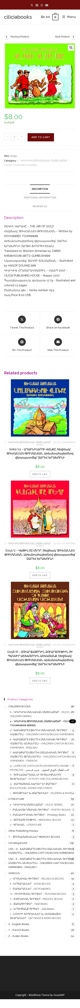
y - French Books (18, 930)
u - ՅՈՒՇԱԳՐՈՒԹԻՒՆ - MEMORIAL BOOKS (35, 819)
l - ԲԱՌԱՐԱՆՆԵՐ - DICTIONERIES (30, 888)
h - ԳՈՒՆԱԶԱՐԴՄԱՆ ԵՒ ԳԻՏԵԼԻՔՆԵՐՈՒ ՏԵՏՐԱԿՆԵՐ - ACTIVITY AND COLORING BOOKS (39, 776)
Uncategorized (17, 842)
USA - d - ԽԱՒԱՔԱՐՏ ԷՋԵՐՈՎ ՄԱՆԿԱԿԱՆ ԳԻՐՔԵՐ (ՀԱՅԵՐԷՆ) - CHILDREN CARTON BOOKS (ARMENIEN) (41, 851)
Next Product (62, 36)
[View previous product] (7, 37)
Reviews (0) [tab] (40, 206)
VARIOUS (14, 873)
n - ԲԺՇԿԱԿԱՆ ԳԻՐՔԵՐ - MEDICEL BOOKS (36, 898)
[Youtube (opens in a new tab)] (47, 5)
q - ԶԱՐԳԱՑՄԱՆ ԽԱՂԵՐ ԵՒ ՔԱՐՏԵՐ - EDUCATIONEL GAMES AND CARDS (34, 785)
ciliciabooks (18, 17)
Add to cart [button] (40, 474)
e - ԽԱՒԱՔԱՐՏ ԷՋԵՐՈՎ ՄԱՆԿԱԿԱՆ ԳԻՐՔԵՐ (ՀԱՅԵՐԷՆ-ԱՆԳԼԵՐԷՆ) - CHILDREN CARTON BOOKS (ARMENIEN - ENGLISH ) (42, 743)
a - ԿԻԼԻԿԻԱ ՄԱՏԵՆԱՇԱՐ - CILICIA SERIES (36, 804)
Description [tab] (40, 188)
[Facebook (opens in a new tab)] (36, 5)
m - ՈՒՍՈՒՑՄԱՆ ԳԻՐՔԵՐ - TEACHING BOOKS (38, 893)
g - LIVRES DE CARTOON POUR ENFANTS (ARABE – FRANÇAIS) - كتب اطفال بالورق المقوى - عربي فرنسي (40, 767)
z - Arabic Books (18, 936)
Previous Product (19, 36)
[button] (71, 48)
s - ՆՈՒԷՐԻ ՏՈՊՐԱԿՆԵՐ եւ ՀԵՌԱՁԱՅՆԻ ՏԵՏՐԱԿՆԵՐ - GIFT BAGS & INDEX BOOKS (35, 916)
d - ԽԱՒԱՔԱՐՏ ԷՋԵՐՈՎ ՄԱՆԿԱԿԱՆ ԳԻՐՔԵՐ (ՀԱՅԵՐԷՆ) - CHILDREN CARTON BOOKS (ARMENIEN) (42, 732)
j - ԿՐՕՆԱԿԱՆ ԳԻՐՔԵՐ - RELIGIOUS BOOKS (37, 878)
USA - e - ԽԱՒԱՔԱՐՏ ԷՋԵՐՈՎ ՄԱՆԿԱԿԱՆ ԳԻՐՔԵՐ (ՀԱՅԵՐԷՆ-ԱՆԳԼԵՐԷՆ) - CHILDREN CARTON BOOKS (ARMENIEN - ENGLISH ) (41, 863)
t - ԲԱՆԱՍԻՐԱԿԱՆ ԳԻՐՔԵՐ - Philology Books (38, 814)
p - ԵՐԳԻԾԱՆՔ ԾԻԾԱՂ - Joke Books (32, 908)
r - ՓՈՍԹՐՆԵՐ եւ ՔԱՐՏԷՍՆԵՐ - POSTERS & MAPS (41, 793)
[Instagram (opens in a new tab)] (41, 5)
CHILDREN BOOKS (19, 706)
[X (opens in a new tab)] (32, 5)
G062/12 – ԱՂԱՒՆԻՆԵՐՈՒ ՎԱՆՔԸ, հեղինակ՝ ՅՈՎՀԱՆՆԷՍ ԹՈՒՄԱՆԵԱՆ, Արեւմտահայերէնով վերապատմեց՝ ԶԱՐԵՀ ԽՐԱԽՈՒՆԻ (40, 453)
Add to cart (40, 137)
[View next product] (73, 37)
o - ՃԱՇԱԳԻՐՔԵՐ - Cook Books (29, 903)
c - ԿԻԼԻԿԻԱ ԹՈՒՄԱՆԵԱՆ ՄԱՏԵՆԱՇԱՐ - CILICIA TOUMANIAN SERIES (40, 443)
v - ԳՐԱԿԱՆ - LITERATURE (26, 824)
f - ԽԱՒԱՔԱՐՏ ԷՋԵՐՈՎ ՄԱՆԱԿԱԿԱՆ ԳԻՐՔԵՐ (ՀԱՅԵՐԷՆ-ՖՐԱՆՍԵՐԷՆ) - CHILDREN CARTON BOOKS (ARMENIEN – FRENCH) (43, 756)
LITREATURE (16, 798)
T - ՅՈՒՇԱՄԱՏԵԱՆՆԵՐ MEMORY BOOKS (34, 836)
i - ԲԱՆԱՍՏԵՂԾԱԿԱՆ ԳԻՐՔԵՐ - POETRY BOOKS (40, 809)
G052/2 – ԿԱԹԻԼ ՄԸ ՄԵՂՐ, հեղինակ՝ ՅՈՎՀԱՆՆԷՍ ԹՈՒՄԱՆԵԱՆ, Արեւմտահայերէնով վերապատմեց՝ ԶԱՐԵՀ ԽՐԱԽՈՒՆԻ (40, 554)
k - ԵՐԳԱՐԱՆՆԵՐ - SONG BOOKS (30, 883)
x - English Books (18, 924)
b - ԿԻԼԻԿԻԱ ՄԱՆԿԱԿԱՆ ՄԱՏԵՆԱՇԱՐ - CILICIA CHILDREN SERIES (39, 714)
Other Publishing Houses (23, 830)
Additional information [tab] (40, 197)
